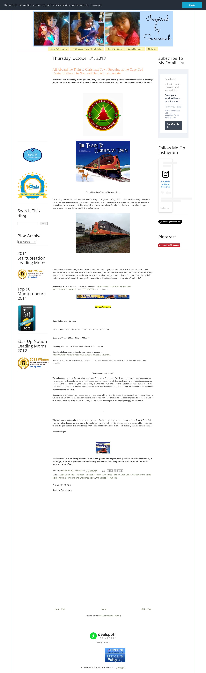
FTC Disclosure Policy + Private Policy (87, 49)
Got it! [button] (192, 5)
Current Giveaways (135, 49)
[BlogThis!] (111, 470)
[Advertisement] (103, 579)
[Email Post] (103, 470)
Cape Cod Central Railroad (72, 474)
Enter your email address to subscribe (172, 98)
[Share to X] (115, 470)
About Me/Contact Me (59, 49)
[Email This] (108, 470)
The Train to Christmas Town (81, 477)
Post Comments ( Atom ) (109, 615)
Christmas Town (94, 474)
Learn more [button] (96, 5)
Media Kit (151, 49)
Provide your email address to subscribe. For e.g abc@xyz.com (172, 114)
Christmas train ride (142, 474)
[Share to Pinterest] (121, 470)
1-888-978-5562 (88, 289)
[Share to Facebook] (118, 470)
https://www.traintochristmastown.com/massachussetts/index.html (81, 355)
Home (103, 609)
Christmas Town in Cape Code (117, 474)
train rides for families (106, 477)
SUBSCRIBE (173, 125)
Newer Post (60, 609)
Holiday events (60, 477)
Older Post (146, 609)
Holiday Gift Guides (114, 49)
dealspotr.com (103, 642)
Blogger (121, 667)
